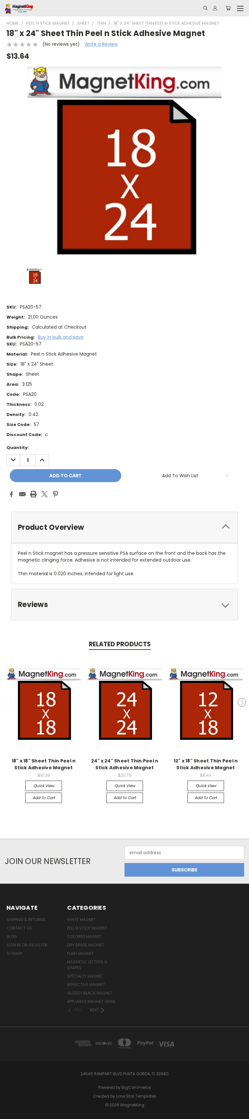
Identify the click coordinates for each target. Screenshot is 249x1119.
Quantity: (17, 447)
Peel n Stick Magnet (87, 928)
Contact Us (19, 928)
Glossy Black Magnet (90, 993)
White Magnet (81, 919)
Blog (11, 936)
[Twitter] (44, 494)
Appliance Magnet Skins (91, 1001)
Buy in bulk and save (61, 337)
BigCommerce (136, 1087)
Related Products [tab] (120, 644)
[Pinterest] (55, 494)
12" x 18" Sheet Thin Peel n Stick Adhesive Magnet (206, 764)
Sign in (13, 945)
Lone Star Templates (136, 1096)
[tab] (124, 527)
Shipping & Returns (25, 919)
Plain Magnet (80, 953)
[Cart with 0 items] (228, 8)
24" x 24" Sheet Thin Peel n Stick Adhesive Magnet (125, 764)
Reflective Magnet (86, 984)
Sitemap (14, 953)
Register (38, 945)
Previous (7, 702)
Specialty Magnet (85, 976)
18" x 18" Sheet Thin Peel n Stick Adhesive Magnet (44, 764)
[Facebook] (11, 494)
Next (242, 702)
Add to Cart (43, 797)
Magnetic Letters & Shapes (87, 964)
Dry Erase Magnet (85, 945)
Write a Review (101, 44)
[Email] (22, 494)
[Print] (33, 494)
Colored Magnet (84, 936)
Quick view (43, 785)
